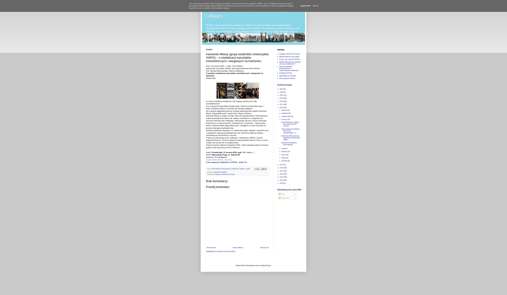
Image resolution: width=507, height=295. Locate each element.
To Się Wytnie (220, 157)
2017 (282, 104)
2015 (282, 165)
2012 (282, 174)
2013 (282, 171)
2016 (282, 108)
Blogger (268, 265)
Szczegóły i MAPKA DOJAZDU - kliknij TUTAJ (219, 160)
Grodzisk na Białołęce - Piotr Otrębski (289, 144)
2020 (282, 95)
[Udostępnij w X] (260, 169)
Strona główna (238, 248)
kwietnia (284, 152)
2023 (282, 89)
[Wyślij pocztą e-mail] (255, 169)
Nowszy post (211, 248)
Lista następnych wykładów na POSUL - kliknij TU (226, 162)
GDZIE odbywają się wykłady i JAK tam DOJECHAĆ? (290, 63)
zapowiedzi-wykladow (220, 172)
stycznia (284, 161)
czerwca (284, 119)
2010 (282, 180)
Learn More (305, 6)
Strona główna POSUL (287, 78)
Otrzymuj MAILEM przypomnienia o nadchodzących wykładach (289, 68)
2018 (282, 101)
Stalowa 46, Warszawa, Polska (225, 174)
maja (283, 148)
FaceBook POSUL (285, 73)
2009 (282, 183)
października (286, 116)
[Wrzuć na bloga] (258, 169)
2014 (282, 168)
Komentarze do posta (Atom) (225, 251)
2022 (282, 92)
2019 (282, 98)
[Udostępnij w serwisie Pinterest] (265, 169)
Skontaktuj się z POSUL (287, 76)
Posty (282, 194)
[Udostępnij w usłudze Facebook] (263, 169)
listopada (284, 113)
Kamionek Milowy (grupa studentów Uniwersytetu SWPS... (290, 138)
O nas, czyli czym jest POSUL (289, 59)
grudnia (284, 110)
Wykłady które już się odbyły (289, 57)
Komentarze (284, 198)
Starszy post (264, 248)
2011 (282, 177)
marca (283, 155)
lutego (283, 158)
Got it (316, 6)
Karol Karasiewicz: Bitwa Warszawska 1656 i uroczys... (290, 124)
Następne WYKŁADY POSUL (289, 54)
